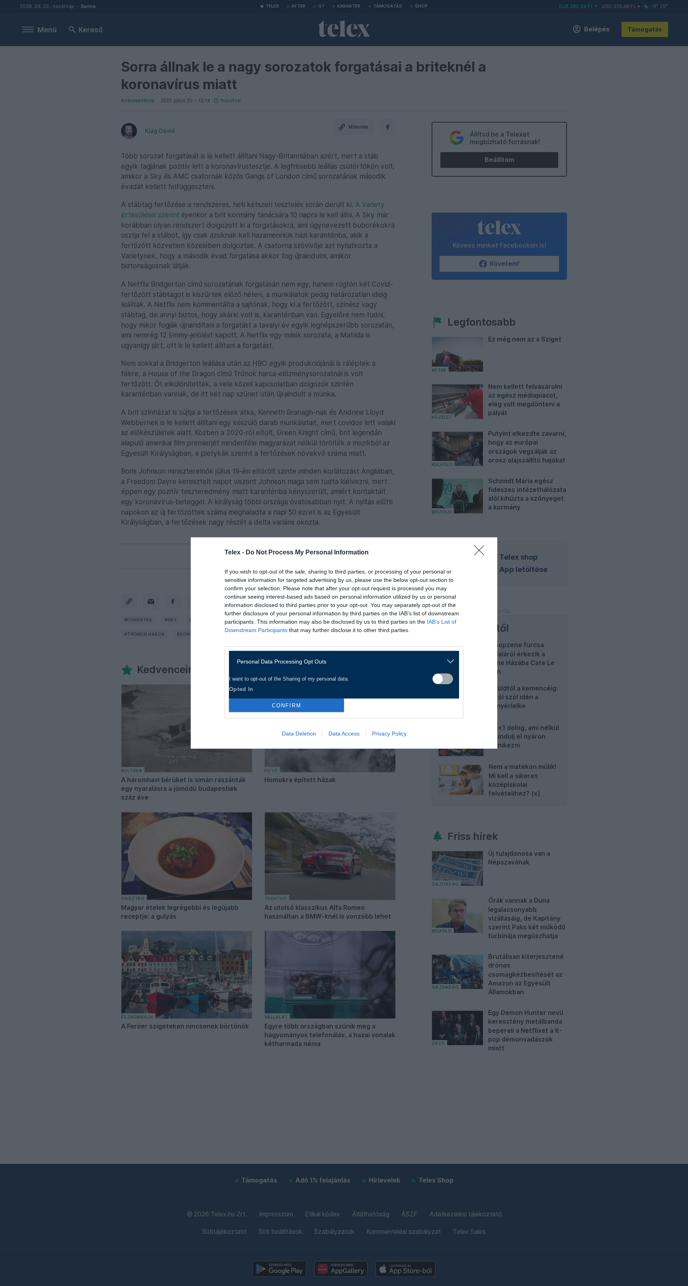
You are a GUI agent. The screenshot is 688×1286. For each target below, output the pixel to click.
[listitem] (341, 661)
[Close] (481, 552)
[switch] (442, 678)
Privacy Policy (389, 733)
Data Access (344, 733)
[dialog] (344, 643)
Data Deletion (299, 733)
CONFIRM (286, 705)
